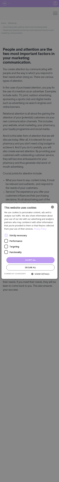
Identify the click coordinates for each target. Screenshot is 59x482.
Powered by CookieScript (15, 274)
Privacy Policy (40, 229)
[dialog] (29, 241)
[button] (40, 274)
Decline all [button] (30, 267)
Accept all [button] (30, 260)
